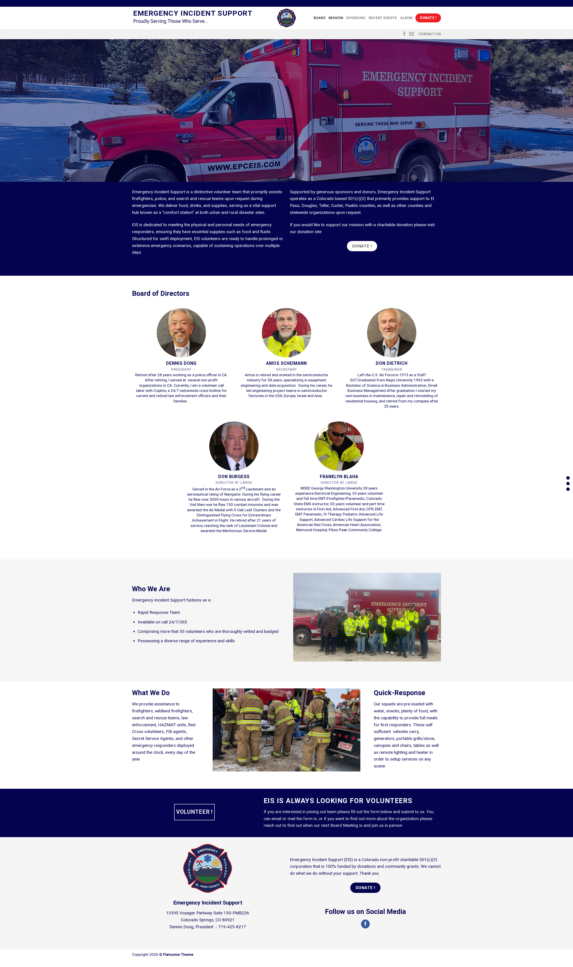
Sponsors (355, 18)
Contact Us (429, 34)
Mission (336, 18)
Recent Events (383, 18)
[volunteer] (568, 489)
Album (406, 18)
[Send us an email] (411, 34)
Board (320, 18)
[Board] (568, 478)
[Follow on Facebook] (404, 34)
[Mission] (568, 483)
